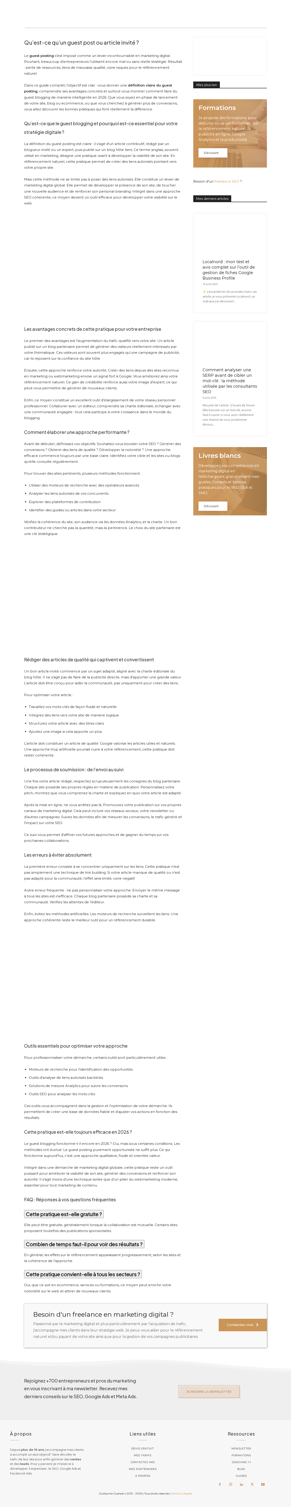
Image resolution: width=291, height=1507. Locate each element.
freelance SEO (226, 181)
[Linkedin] (241, 1484)
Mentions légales (181, 1493)
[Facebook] (220, 1484)
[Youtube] (263, 1484)
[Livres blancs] (230, 481)
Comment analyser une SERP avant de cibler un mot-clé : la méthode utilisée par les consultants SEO (230, 380)
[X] (252, 1484)
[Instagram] (230, 1484)
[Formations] (230, 133)
